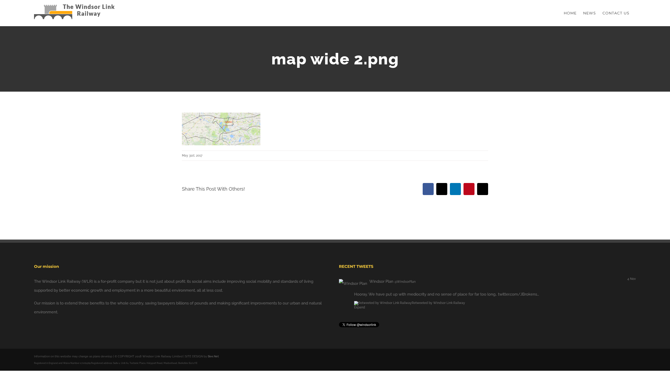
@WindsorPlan (405, 282)
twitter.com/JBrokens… (518, 294)
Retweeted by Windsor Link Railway (438, 303)
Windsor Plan (381, 281)
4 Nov (631, 279)
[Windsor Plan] (353, 281)
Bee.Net (213, 356)
